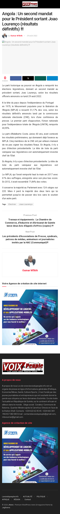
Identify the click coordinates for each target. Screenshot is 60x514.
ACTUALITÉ (27, 496)
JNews (11, 505)
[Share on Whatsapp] (40, 78)
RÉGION (17, 499)
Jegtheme (6, 508)
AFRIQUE (5, 499)
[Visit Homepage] (30, 4)
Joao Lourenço (26, 204)
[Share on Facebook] (16, 78)
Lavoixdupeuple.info (10, 496)
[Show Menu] (3, 4)
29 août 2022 (32, 36)
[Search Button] (57, 4)
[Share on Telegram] (52, 78)
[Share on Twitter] (28, 78)
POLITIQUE (41, 496)
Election (12, 204)
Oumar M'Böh (16, 36)
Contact (28, 499)
